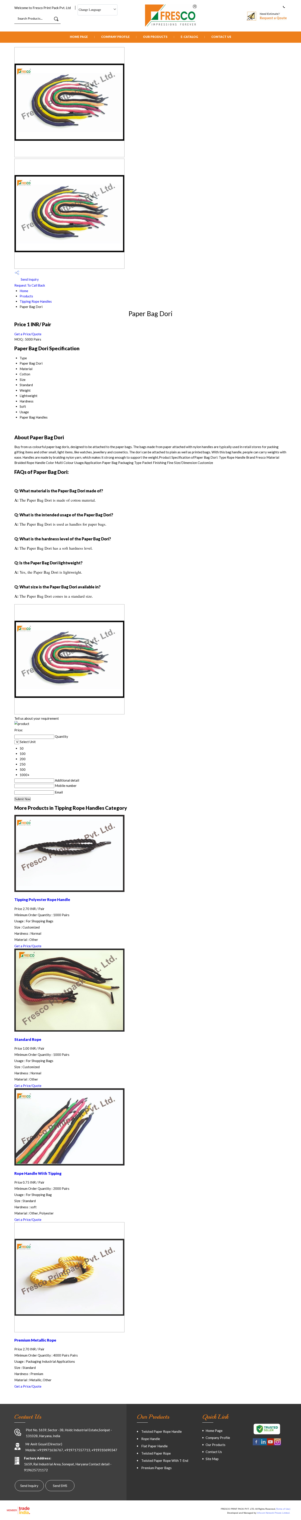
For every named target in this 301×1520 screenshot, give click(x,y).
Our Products (155, 37)
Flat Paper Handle (154, 1446)
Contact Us (221, 37)
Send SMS (60, 1486)
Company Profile (115, 37)
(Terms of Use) (283, 1509)
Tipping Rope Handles (36, 301)
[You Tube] (270, 1444)
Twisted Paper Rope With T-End (164, 1461)
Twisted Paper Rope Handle (161, 1431)
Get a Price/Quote (27, 334)
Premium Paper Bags (156, 1468)
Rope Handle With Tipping (37, 1173)
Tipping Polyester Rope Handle (42, 899)
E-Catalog (189, 37)
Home (24, 291)
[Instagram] (277, 1444)
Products (26, 296)
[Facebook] (256, 1444)
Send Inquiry (29, 279)
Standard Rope (27, 1039)
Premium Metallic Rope (35, 1340)
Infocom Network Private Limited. (273, 1513)
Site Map (212, 1459)
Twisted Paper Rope (156, 1453)
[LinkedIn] (263, 1444)
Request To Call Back (29, 285)
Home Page (79, 37)
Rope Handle (150, 1439)
